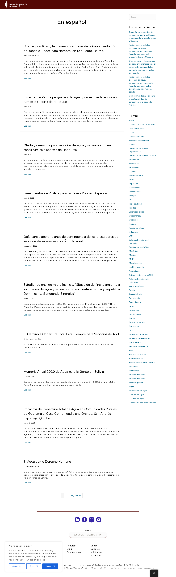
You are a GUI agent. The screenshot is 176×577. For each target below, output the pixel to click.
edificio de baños (137, 374)
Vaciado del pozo (137, 286)
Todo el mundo (136, 175)
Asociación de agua (138, 390)
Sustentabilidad (136, 358)
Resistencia (134, 298)
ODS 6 (132, 330)
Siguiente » (76, 495)
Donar (93, 545)
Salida (131, 180)
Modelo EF (134, 163)
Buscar (88, 530)
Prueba (132, 290)
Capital (132, 171)
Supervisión (134, 271)
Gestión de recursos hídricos (142, 402)
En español (134, 167)
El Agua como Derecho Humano (47, 461)
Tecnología (134, 370)
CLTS (131, 132)
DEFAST (133, 144)
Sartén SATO (135, 314)
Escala (132, 318)
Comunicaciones (136, 136)
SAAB (131, 306)
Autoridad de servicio (139, 334)
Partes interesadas (137, 354)
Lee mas (27, 78)
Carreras (95, 548)
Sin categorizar (136, 382)
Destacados (134, 187)
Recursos (72, 545)
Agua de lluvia (135, 294)
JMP (131, 236)
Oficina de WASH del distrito (142, 155)
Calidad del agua (136, 398)
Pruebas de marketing (139, 247)
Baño (131, 120)
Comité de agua (136, 394)
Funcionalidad (135, 204)
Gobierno (133, 220)
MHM (131, 259)
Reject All (34, 566)
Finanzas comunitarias (139, 140)
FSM (131, 199)
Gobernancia (135, 216)
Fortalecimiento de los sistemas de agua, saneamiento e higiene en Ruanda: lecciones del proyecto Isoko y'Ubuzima (141, 51)
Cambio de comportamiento (142, 124)
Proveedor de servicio (139, 338)
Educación (134, 159)
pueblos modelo (136, 267)
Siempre (132, 195)
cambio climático (137, 128)
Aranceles (133, 366)
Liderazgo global (136, 212)
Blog (69, 548)
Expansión (133, 183)
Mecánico (133, 251)
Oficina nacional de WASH (141, 275)
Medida (132, 255)
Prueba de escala (137, 322)
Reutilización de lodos (139, 346)
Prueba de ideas (136, 228)
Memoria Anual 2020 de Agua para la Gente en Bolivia (64, 371)
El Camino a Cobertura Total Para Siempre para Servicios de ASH (71, 334)
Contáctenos (74, 552)
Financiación (135, 191)
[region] (33, 557)
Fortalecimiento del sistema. (142, 362)
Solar (131, 350)
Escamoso (134, 326)
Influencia (133, 232)
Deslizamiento (135, 342)
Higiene (132, 224)
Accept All (50, 566)
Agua (131, 386)
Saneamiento (135, 310)
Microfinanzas (135, 263)
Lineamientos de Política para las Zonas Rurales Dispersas (65, 193)
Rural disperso (135, 302)
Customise (17, 566)
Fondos (132, 208)
